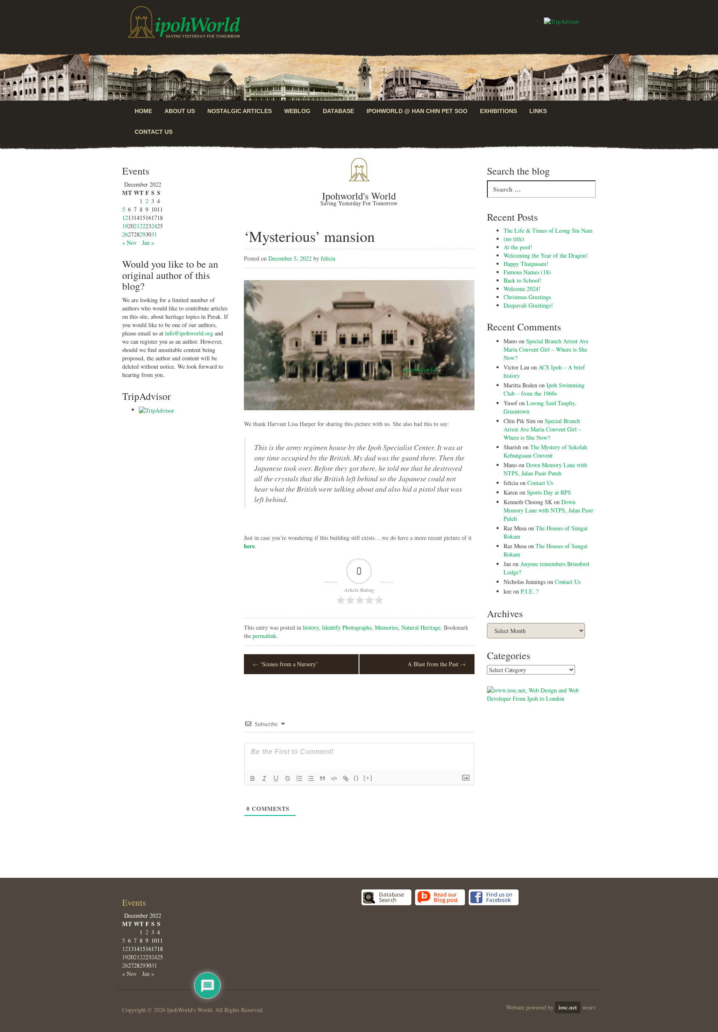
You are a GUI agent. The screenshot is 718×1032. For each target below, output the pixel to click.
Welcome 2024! (522, 289)
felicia (328, 258)
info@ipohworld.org (189, 333)
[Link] (346, 778)
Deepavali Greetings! (528, 305)
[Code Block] (334, 778)
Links (538, 111)
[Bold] (252, 778)
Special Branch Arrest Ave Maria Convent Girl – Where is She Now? (546, 349)
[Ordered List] (299, 778)
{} (356, 778)
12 (125, 218)
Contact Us (153, 131)
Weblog (297, 111)
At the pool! (518, 247)
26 (125, 234)
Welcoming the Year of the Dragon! (546, 255)
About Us (180, 111)
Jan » (148, 242)
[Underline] (276, 778)
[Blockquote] (322, 778)
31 (154, 234)
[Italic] (264, 778)
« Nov (129, 242)
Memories (386, 627)
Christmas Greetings (527, 297)
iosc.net (567, 1007)
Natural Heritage (420, 627)
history (311, 627)
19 (125, 226)
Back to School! (522, 280)
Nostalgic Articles (239, 111)
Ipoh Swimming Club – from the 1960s (544, 389)
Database (338, 111)
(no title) (514, 239)
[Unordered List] (311, 778)
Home (143, 111)
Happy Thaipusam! (526, 264)
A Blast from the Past (437, 664)
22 (142, 226)
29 (142, 234)
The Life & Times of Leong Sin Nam (548, 230)
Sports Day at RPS (549, 492)
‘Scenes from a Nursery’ (285, 664)
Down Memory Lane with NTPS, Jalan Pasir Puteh (545, 469)
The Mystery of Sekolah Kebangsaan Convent (545, 451)
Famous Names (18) (527, 272)
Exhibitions (498, 111)
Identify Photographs (346, 627)
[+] (368, 778)
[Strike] (287, 778)
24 (154, 226)
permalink (264, 636)
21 (137, 226)
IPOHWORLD (184, 22)
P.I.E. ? (529, 591)
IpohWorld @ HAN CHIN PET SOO (416, 111)
